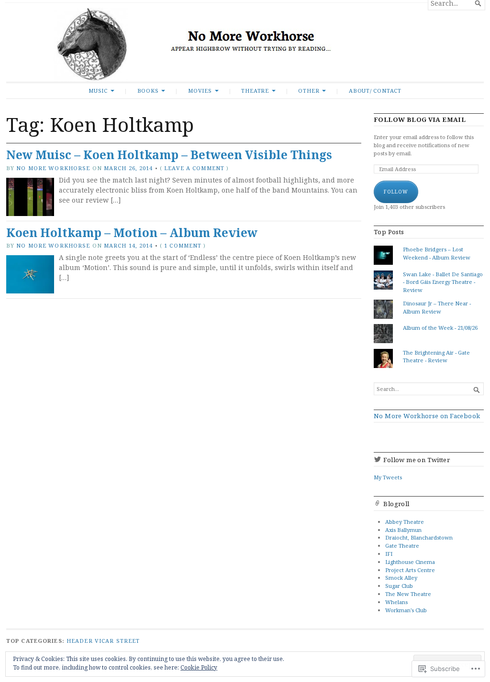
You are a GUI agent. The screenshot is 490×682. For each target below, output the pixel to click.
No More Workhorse (53, 168)
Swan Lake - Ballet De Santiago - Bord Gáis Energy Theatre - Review (443, 282)
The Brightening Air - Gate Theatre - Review (436, 356)
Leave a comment (194, 168)
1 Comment (182, 245)
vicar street (117, 640)
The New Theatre (408, 593)
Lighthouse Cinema (410, 561)
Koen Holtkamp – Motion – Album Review (131, 232)
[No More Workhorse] (245, 45)
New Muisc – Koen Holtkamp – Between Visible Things (169, 154)
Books (148, 90)
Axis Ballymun (403, 529)
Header (80, 640)
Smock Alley (401, 577)
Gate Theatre (402, 545)
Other (308, 90)
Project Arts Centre (410, 570)
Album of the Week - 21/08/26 (440, 327)
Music (98, 90)
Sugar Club (399, 585)
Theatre (255, 90)
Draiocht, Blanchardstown (419, 537)
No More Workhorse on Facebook (427, 415)
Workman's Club (406, 610)
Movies (200, 90)
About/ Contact (375, 90)
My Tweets (388, 477)
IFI (388, 553)
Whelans (396, 602)
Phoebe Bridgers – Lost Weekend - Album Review (436, 253)
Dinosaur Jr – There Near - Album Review (437, 307)
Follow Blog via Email (420, 119)
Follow (396, 191)
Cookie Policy (198, 667)
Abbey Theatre (404, 521)
